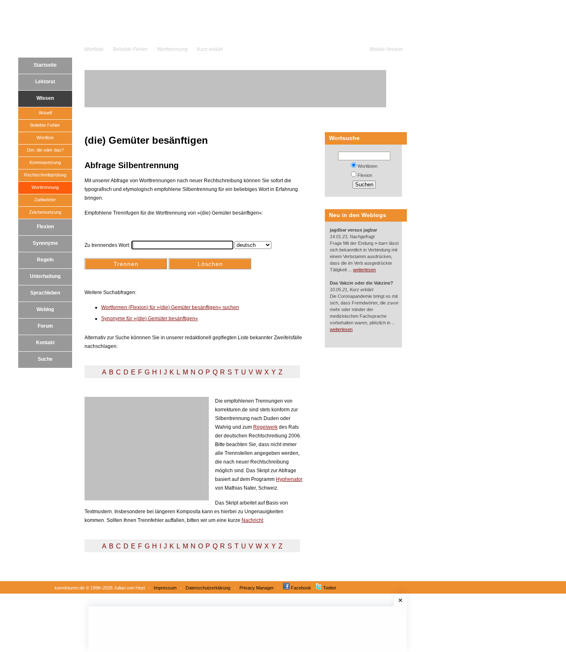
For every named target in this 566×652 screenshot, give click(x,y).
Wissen (45, 98)
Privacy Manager (256, 587)
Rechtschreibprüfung (45, 174)
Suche (45, 359)
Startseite (45, 65)
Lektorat (45, 82)
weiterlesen (364, 269)
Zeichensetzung (45, 212)
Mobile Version (386, 49)
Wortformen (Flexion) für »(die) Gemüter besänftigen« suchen (170, 307)
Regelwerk (265, 427)
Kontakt (45, 342)
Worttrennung (172, 49)
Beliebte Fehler (130, 49)
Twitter (329, 587)
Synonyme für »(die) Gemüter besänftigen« (149, 318)
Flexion (45, 226)
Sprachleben (45, 293)
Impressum (165, 587)
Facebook (301, 587)
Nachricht (252, 520)
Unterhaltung (45, 276)
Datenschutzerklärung (208, 587)
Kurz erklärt (210, 49)
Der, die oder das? (45, 149)
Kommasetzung (45, 162)
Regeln (45, 260)
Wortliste (94, 49)
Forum (45, 326)
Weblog (45, 309)
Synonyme (45, 243)
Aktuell (45, 112)
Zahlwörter (45, 199)
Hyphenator (289, 479)
